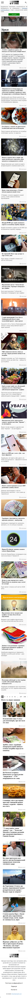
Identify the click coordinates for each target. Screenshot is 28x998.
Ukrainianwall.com (16, 994)
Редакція (14, 986)
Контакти (14, 989)
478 (25, 696)
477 (21, 696)
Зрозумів (14, 14)
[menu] (2, 2)
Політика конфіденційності (14, 983)
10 (15, 696)
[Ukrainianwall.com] (14, 2)
